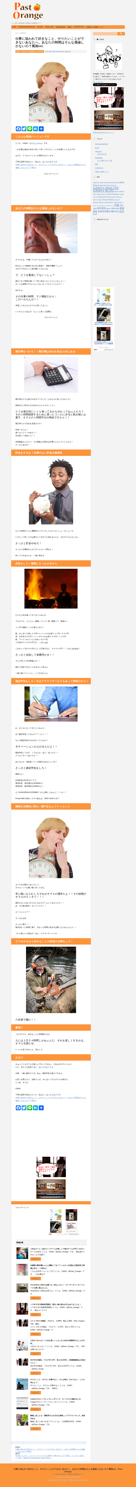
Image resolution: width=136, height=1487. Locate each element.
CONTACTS (79, 27)
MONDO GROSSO (103, 197)
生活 (69, 51)
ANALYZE (49, 27)
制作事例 (101, 208)
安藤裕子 (108, 208)
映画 (69, 27)
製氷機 (95, 214)
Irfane (94, 194)
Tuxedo (116, 202)
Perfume (100, 199)
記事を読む (35, 1259)
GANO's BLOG (60, 51)
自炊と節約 (52, 51)
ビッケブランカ (101, 205)
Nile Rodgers (112, 197)
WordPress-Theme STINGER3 (68, 1477)
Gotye (116, 191)
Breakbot (100, 185)
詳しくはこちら (98, 82)
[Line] (0, 13)
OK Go (118, 197)
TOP (14, 27)
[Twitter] (0, 12)
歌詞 (117, 211)
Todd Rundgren (108, 202)
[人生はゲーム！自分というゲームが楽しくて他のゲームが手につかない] (22, 1258)
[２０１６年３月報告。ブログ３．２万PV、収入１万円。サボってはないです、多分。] (22, 1325)
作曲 (66, 51)
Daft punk (113, 185)
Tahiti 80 (101, 202)
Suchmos (95, 202)
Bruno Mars (106, 185)
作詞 (121, 205)
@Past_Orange (36, 143)
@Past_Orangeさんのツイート (103, 132)
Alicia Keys (96, 182)
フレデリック (110, 205)
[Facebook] (0, 11)
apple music (103, 182)
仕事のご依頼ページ (94, 27)
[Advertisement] (51, 188)
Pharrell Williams (108, 199)
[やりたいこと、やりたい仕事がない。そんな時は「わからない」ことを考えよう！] (22, 1389)
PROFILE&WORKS (26, 27)
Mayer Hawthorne (113, 194)
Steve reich (117, 199)
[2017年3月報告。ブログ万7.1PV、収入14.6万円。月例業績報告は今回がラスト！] (22, 1365)
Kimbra (102, 194)
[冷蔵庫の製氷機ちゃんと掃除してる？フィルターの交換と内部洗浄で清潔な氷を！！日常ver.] (22, 1275)
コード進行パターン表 (104, 160)
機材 (113, 211)
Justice (98, 194)
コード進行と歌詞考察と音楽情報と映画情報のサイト (68, 1474)
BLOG (40, 27)
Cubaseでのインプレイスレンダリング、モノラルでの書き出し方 (55, 1399)
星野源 (113, 208)
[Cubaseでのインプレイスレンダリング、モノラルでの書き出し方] (22, 1408)
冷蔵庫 (95, 208)
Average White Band (113, 182)
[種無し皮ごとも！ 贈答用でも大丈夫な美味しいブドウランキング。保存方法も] (22, 1425)
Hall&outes (121, 191)
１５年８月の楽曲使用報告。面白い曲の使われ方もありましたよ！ (55, 1304)
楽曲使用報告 (104, 211)
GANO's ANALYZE (106, 188)
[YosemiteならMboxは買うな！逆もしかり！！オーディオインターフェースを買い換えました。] (22, 1291)
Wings (120, 202)
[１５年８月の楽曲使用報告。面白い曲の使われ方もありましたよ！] (22, 1314)
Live (106, 194)
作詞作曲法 (60, 27)
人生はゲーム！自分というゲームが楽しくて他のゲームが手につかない (57, 1249)
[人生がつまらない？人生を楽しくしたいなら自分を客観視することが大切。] (22, 1350)
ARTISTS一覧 (101, 154)
